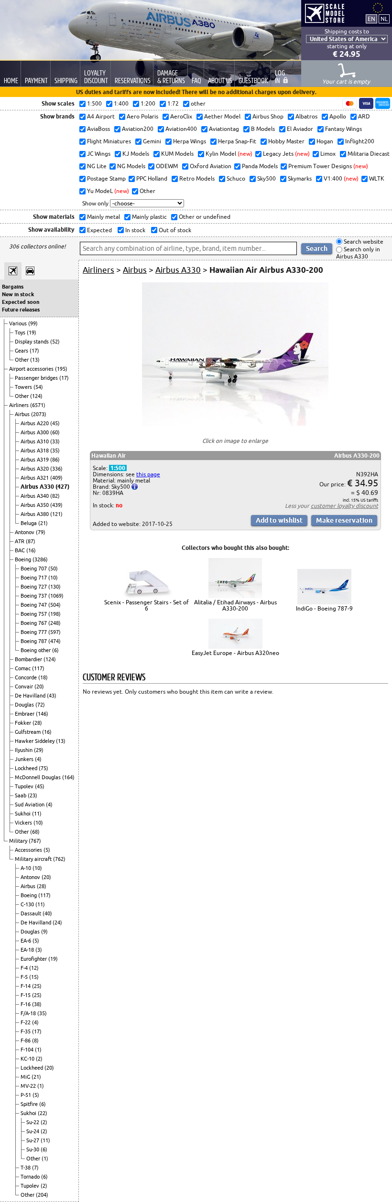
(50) (53, 568)
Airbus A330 (38, 486)
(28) (37, 723)
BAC (20, 550)
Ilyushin (24, 750)
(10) (53, 577)
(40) (47, 913)
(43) (51, 695)
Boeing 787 (34, 641)
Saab (21, 795)
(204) (42, 1195)
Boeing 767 (34, 623)
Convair (24, 686)
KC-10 (28, 1059)
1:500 (118, 468)
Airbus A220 (35, 423)
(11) (37, 813)
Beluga (29, 523)
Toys (21, 332)
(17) (34, 351)
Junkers (25, 759)
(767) (35, 841)
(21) (43, 523)
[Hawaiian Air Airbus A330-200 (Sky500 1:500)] (235, 423)
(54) (38, 387)
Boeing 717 (34, 577)
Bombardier (29, 659)
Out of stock (174, 230)
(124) (36, 396)
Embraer (25, 714)
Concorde (26, 677)
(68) (35, 832)
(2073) (38, 414)
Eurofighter (34, 959)
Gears (22, 351)
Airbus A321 (35, 478)
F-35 (26, 1031)
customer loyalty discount (344, 506)
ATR (20, 541)
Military (19, 841)
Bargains (12, 287)
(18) (43, 677)
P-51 (27, 1095)
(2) (39, 1059)
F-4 (25, 968)
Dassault (32, 913)
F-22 (26, 1022)
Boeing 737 (34, 596)
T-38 (26, 1167)
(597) (54, 632)
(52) (55, 341)
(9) (44, 931)
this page (148, 474)
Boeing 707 (34, 568)
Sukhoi (23, 813)
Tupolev (25, 786)
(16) (31, 550)
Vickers (24, 823)
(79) (40, 532)
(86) (55, 459)
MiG (26, 1077)
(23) (32, 795)
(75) (43, 768)
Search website (362, 241)
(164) (68, 777)
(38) (37, 1004)
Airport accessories (32, 369)
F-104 (28, 1049)
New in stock (18, 294)
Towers (24, 387)
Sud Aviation (30, 804)
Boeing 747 (34, 605)
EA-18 (28, 950)
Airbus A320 (35, 469)
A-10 (27, 868)
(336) (56, 469)
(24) (57, 922)
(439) (56, 505)
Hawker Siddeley (35, 741)
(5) (47, 850)
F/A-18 (29, 1013)
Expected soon (20, 302)
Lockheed (27, 768)
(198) (54, 614)
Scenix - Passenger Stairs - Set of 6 (146, 605)
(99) (33, 323)
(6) (55, 650)
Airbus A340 (35, 496)
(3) (38, 950)
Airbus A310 (35, 441)
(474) (54, 641)
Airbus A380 (35, 514)
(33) (55, 441)
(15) (34, 977)
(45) (55, 423)
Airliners (19, 405)
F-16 (26, 1004)
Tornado (31, 1177)
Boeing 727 (34, 587)
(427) (62, 486)
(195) (61, 369)
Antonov (25, 532)
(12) (34, 968)
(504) (54, 605)
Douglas (25, 705)
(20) (39, 686)
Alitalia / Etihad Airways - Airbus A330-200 (235, 605)
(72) (40, 705)
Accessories (29, 850)
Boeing (24, 559)
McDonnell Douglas (38, 777)
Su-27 (33, 1140)
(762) (59, 859)
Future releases (21, 309)
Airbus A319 (35, 459)
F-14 (26, 986)
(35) (55, 450)
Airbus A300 (35, 432)
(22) (42, 1113)
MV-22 (29, 1086)
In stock (134, 230)
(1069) (56, 596)
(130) (54, 587)
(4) (38, 759)
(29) (39, 750)
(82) (55, 496)
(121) (56, 514)
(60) (55, 432)
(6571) (37, 405)
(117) (38, 668)
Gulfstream (28, 732)
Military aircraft (34, 859)
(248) (54, 623)
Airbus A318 (35, 450)
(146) (42, 714)
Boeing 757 (34, 614)
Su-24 (33, 1131)
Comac (23, 668)
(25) (37, 986)
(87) (30, 541)
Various (18, 323)
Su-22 (33, 1122)
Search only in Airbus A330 (358, 253)
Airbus (23, 414)
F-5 (25, 977)
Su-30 (33, 1149)
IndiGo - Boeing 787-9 (324, 608)
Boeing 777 (34, 632)
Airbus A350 (35, 505)
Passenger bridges (37, 378)
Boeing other (36, 650)
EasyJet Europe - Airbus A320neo (235, 653)
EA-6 (27, 941)
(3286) (40, 559)
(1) (38, 1049)
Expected (99, 230)
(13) (35, 360)
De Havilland (31, 695)
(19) (31, 332)
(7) (35, 1167)
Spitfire (30, 1104)
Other (22, 360)
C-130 (28, 904)
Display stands (32, 341)
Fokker (24, 723)
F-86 (26, 1040)
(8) (35, 1040)
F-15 (26, 995)
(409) (56, 478)
